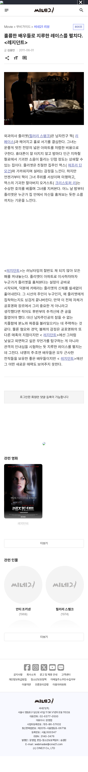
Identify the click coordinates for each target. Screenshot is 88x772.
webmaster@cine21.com (49, 744)
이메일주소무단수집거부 (63, 679)
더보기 (44, 543)
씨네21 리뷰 (42, 27)
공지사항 (18, 674)
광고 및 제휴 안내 (48, 674)
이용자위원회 (59, 684)
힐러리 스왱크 (39, 136)
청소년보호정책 (38, 679)
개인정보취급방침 (18, 679)
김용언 (11, 50)
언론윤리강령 (42, 684)
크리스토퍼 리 (65, 183)
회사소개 (31, 674)
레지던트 (13, 270)
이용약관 (26, 684)
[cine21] (44, 10)
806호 (78, 26)
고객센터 (65, 674)
